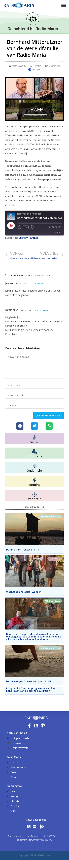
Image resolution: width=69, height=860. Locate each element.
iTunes (34, 237)
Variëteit (34, 499)
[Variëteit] (34, 494)
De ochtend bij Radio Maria (33, 28)
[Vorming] (34, 480)
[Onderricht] (34, 466)
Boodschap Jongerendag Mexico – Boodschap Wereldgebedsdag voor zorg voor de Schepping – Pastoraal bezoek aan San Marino (33, 636)
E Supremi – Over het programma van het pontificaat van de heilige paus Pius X (30, 689)
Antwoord (36, 283)
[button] (63, 5)
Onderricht (34, 470)
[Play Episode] (11, 225)
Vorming (34, 485)
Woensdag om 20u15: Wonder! (24, 591)
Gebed (34, 442)
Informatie (34, 456)
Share (58, 232)
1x (26, 227)
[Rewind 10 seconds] (19, 227)
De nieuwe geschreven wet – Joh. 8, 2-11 (29, 681)
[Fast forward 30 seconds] (32, 227)
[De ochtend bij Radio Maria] (32, 18)
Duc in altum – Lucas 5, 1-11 (22, 549)
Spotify (23, 237)
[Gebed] (34, 437)
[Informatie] (34, 451)
